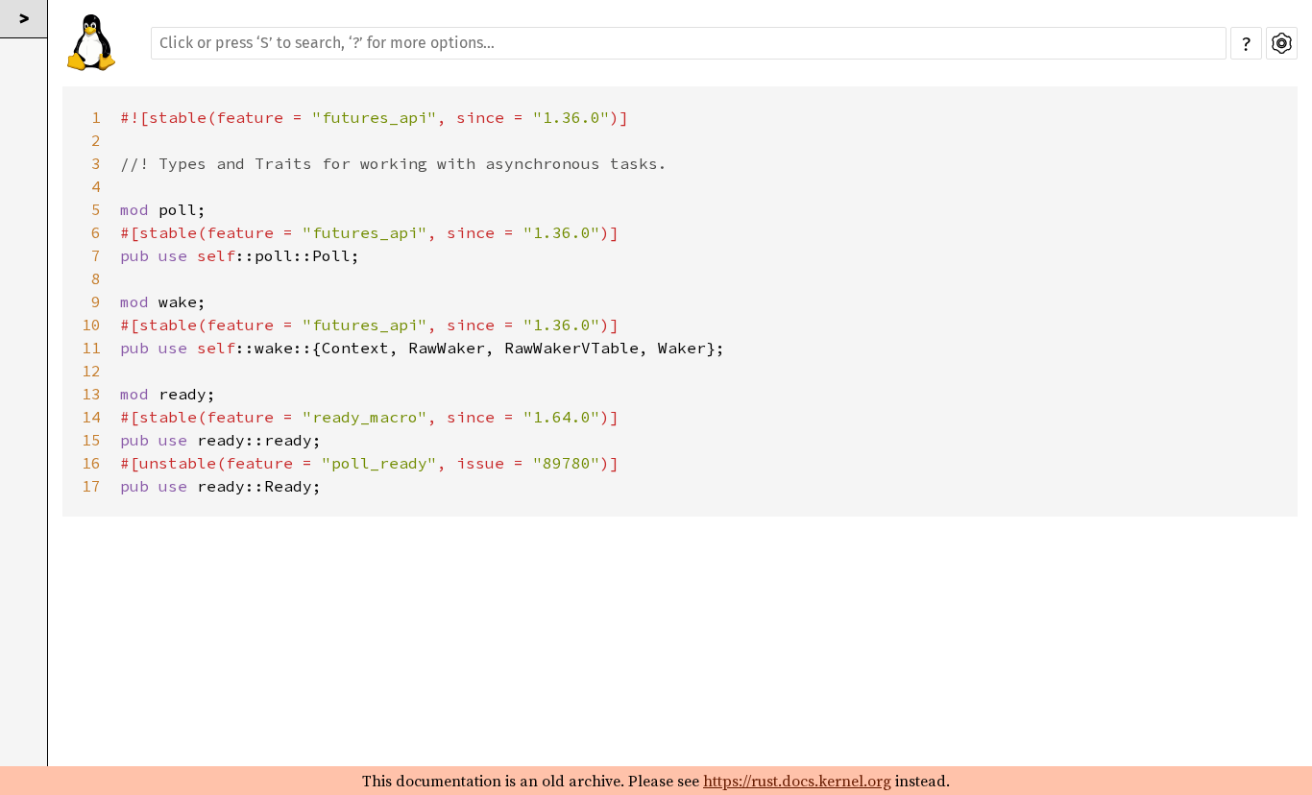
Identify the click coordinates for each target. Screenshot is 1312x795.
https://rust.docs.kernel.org (797, 780)
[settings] (1282, 43)
